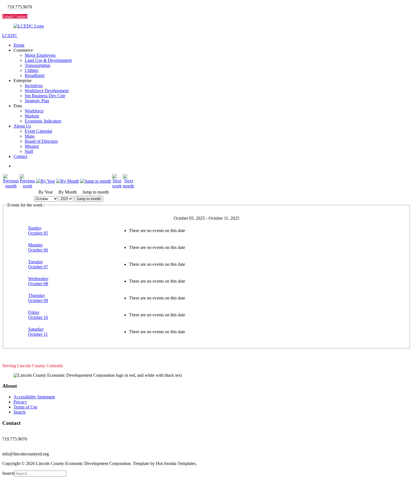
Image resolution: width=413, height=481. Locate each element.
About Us (22, 126)
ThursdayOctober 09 (38, 298)
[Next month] (128, 185)
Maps (30, 136)
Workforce (34, 110)
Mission (32, 146)
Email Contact (15, 16)
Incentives (34, 85)
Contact (20, 156)
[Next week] (117, 185)
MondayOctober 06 (38, 247)
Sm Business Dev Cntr (45, 95)
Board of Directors (41, 141)
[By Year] (45, 181)
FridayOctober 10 (38, 315)
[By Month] (67, 181)
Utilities (31, 70)
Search (19, 412)
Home (18, 45)
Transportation (37, 65)
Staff (29, 151)
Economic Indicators (43, 121)
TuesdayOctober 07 (38, 264)
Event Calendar (38, 131)
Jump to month (88, 199)
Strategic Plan (37, 100)
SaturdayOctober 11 (38, 332)
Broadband (34, 75)
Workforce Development (47, 90)
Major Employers (40, 55)
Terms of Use (25, 407)
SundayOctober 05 (38, 230)
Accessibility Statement (34, 396)
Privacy (20, 402)
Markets (32, 116)
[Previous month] (11, 185)
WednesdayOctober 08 (38, 281)
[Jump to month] (95, 181)
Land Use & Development (48, 60)
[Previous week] (27, 185)
